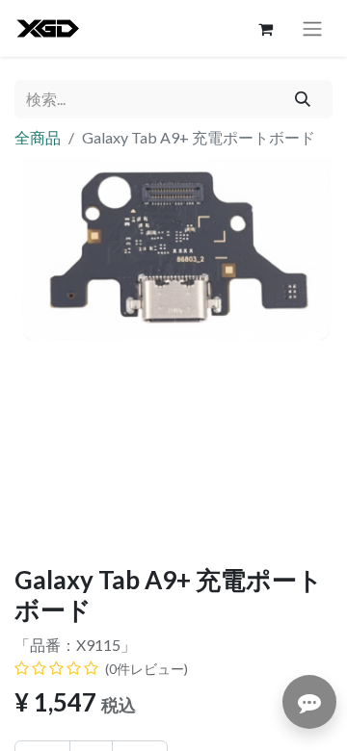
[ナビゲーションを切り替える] (312, 28)
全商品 (37, 137)
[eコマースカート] (265, 29)
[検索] (303, 99)
